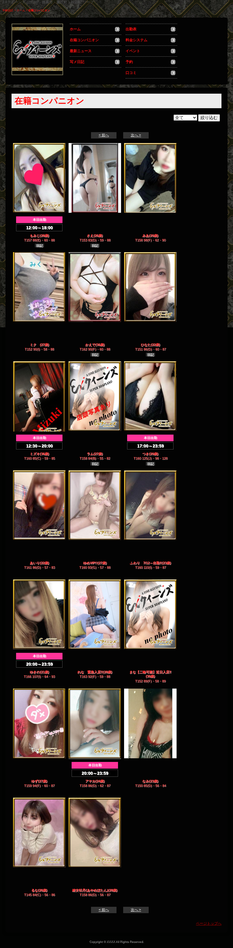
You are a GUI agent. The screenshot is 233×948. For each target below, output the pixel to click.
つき (145, 454)
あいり (35, 563)
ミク (35, 344)
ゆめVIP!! (90, 563)
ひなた (146, 344)
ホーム (21, 10)
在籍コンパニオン (84, 40)
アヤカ (90, 781)
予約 (129, 62)
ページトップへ (208, 923)
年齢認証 (7, 10)
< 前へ (104, 135)
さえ (90, 235)
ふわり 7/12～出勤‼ (146, 563)
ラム (90, 454)
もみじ (35, 235)
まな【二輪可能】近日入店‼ (150, 672)
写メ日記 (77, 62)
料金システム (136, 40)
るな (34, 890)
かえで (90, 344)
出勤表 (131, 29)
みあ (145, 235)
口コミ (131, 73)
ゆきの (35, 672)
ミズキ (35, 454)
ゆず (34, 781)
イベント (133, 51)
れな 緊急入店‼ (90, 672)
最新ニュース (81, 51)
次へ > (136, 135)
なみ (145, 781)
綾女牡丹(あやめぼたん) (90, 890)
